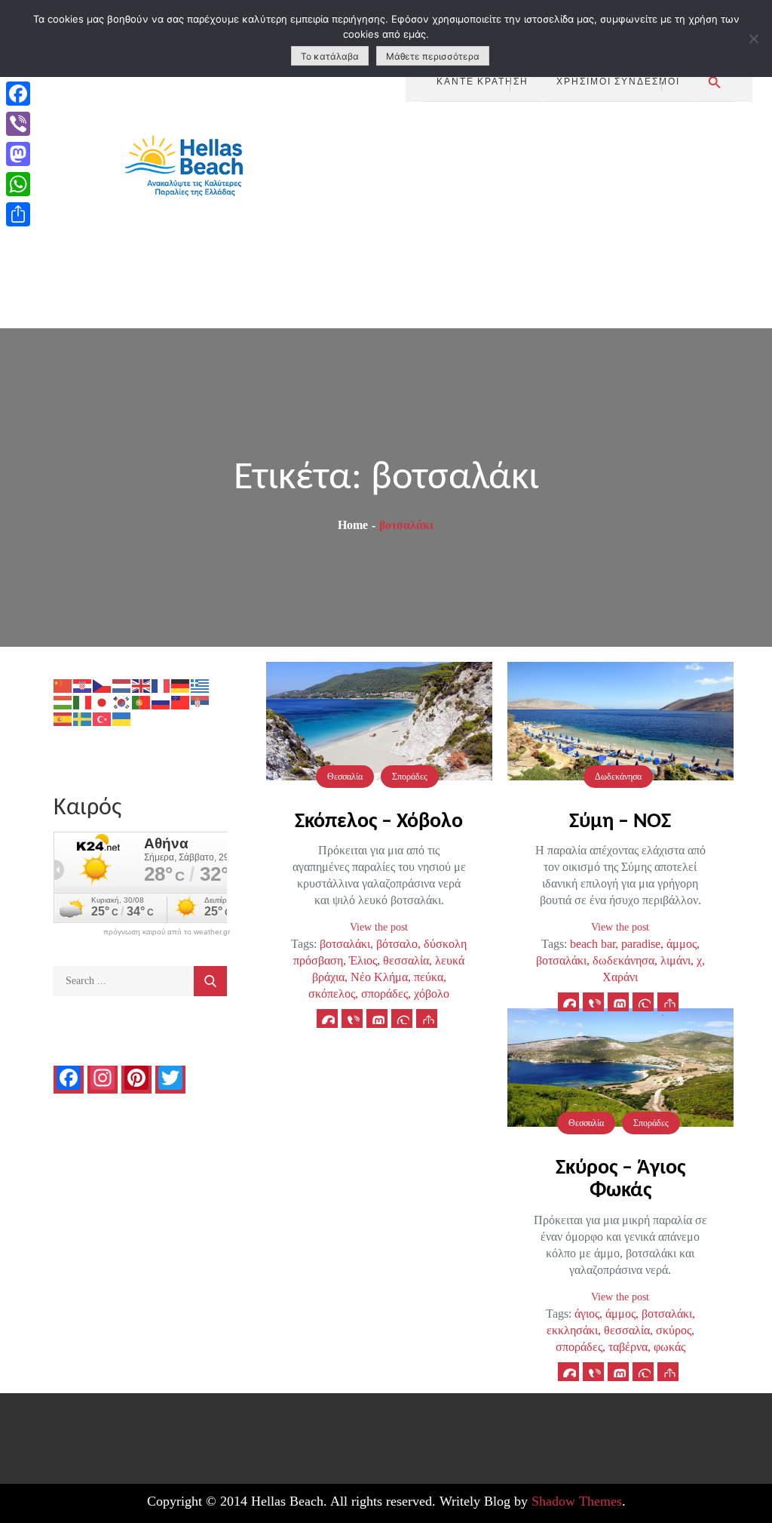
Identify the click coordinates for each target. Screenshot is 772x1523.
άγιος (586, 1313)
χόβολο (431, 993)
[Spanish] (63, 718)
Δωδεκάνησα (618, 776)
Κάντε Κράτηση (482, 81)
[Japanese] (102, 701)
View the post (379, 927)
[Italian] (83, 701)
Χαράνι (620, 977)
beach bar (592, 943)
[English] (142, 684)
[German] (181, 684)
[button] (715, 82)
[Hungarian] (63, 701)
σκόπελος (331, 993)
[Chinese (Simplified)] (63, 684)
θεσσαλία (406, 960)
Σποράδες (409, 776)
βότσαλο (397, 943)
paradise (640, 943)
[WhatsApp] (18, 184)
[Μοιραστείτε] (18, 214)
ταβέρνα (628, 1346)
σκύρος (673, 1330)
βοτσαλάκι (345, 943)
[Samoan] (181, 701)
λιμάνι (675, 960)
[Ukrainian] (122, 718)
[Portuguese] (142, 701)
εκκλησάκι (572, 1330)
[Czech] (102, 684)
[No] (753, 38)
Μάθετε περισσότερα (432, 56)
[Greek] (200, 684)
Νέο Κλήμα (379, 977)
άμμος (681, 943)
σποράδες (384, 993)
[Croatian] (83, 684)
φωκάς (669, 1346)
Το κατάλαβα (330, 56)
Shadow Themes (577, 1501)
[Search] (210, 981)
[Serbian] (200, 701)
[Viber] (18, 124)
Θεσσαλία (345, 776)
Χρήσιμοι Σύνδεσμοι (618, 81)
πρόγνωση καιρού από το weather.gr (166, 932)
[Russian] (161, 701)
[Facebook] (18, 93)
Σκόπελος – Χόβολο (379, 821)
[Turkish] (102, 718)
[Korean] (122, 701)
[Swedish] (83, 718)
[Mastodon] (18, 154)
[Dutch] (122, 684)
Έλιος (363, 960)
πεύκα (428, 977)
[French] (161, 684)
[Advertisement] (579, 215)
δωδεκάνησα (623, 960)
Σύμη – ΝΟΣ (620, 821)
